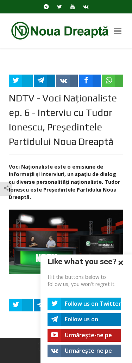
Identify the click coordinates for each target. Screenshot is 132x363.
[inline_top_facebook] (90, 81)
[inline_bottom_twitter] (21, 305)
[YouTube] (73, 6)
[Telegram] (46, 6)
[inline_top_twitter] (21, 81)
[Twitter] (60, 6)
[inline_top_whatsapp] (112, 81)
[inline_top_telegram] (44, 81)
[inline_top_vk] (67, 81)
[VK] (86, 6)
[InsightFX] (66, 30)
